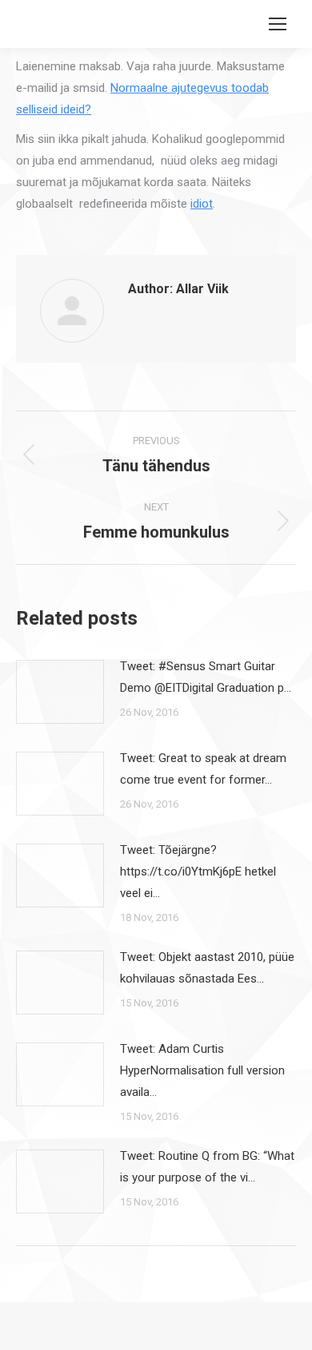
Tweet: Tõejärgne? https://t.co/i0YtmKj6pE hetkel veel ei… (198, 871)
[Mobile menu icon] (277, 24)
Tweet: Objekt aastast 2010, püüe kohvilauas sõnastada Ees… (207, 968)
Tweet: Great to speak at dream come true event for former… (203, 769)
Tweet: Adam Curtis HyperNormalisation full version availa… (202, 1070)
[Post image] (60, 692)
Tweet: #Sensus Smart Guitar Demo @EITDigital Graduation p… (205, 677)
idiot (201, 204)
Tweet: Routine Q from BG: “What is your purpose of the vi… (207, 1167)
